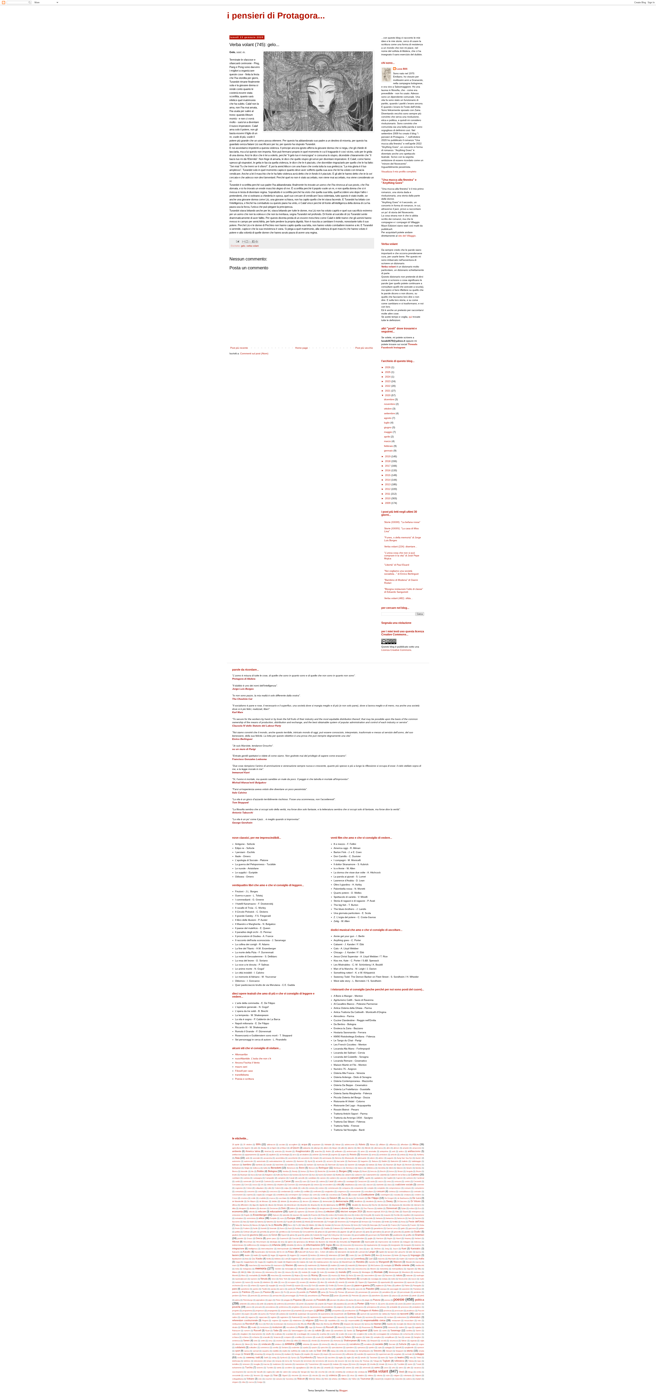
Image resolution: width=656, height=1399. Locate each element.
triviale (381, 1364)
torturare (246, 1364)
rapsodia (340, 1317)
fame (350, 1218)
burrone (305, 1175)
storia (410, 1350)
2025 (388, 372)
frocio (237, 1228)
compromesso (395, 1188)
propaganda (272, 1311)
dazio (350, 1198)
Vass (312, 1372)
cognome (239, 1188)
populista (340, 1304)
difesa (234, 1205)
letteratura (333, 1255)
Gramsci (419, 1234)
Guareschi (284, 1238)
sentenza (236, 1341)
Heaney (408, 1238)
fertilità (395, 1222)
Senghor (417, 1337)
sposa (246, 1351)
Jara (361, 1249)
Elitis (397, 1212)
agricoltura (236, 1148)
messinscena (360, 1269)
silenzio (238, 1344)
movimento (286, 1275)
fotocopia (374, 1225)
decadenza (294, 1201)
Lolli (303, 1259)
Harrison (379, 1238)
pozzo (248, 1307)
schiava (235, 1337)
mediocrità (419, 1265)
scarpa (313, 1334)
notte (393, 1279)
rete (419, 1320)
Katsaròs (236, 1252)
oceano (302, 1282)
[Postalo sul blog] (247, 241)
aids (255, 1148)
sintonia (306, 1344)
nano (359, 1275)
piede (414, 1296)
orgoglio (272, 1285)
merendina (321, 1269)
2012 (388, 489)
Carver (287, 1181)
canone (323, 1178)
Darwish (333, 1198)
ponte (301, 1304)
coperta (249, 1195)
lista (246, 1259)
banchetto (280, 1165)
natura (399, 1275)
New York (283, 1279)
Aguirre (247, 1148)
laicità (352, 1252)
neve (274, 1279)
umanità (327, 1368)
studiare (287, 1354)
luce (310, 1259)
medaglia (387, 1265)
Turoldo (270, 1368)
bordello (332, 1171)
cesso (254, 1185)
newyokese (295, 1279)
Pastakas (417, 1289)
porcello (350, 1304)
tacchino (331, 1358)
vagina (269, 1372)
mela (237, 1269)
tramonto (288, 1364)
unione (348, 1368)
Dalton (323, 1198)
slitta (332, 1344)
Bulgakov (269, 1175)
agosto (388, 418)
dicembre (389, 399)
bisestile (244, 1171)
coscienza (333, 1195)
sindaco (278, 1344)
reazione (380, 1317)
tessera (331, 1361)
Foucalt (384, 1225)
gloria (292, 1235)
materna (300, 1265)
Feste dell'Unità (416, 1221)
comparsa (346, 1188)
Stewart (389, 1351)
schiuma (255, 1337)
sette (263, 1341)
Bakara (375, 1161)
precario (258, 1307)
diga (254, 1205)
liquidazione (237, 1259)
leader (247, 1255)
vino (323, 1375)
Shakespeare (350, 1340)
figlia (263, 1225)
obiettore (266, 1282)
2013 (388, 484)
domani (302, 1208)
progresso (259, 1311)
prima (349, 1307)
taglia (341, 1358)
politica (419, 1299)
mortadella (253, 1275)
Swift (266, 1358)
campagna (257, 1178)
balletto (405, 1161)
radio (243, 1317)
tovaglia (257, 1364)
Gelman (246, 1232)
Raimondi (295, 1317)
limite (396, 1255)
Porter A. (373, 1304)
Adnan (338, 1145)
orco (245, 1285)
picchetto (405, 1296)
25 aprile (236, 1145)
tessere (341, 1361)
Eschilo (397, 1215)
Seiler (367, 1337)
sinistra (289, 1344)
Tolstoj (411, 1361)
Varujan (304, 1372)
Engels (247, 1215)
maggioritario (249, 1262)
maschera (253, 1265)
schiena (245, 1337)
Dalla (315, 1198)
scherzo (417, 1334)
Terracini (296, 1361)
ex (313, 1218)
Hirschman (247, 1242)
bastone (351, 1165)
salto (309, 1331)
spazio (314, 1347)
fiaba (237, 1225)
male (311, 1262)
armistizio (383, 1155)
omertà (341, 1282)
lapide (381, 1252)
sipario (315, 1344)
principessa (372, 1307)
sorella (275, 1347)
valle (277, 1372)
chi (262, 1185)
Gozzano (384, 1235)
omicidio (351, 1282)
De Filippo (373, 1198)
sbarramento (256, 1334)
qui (410, 316)
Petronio (355, 1296)
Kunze (311, 1252)
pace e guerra (362, 1285)
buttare (329, 1175)
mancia (335, 1262)
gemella (263, 1232)
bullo (278, 1175)
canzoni (354, 1177)
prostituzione (350, 1311)
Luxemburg (359, 1259)
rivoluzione (264, 1327)
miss (280, 1272)
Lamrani (361, 1252)
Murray (314, 1275)
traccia (266, 1364)
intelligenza (252, 1249)
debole (283, 1201)
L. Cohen (321, 1252)
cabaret (348, 1175)
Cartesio (267, 1181)
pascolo (359, 1289)
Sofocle (402, 1344)
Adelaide (327, 1145)
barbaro (310, 1165)
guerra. (346, 1238)
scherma (407, 1334)
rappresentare (328, 1317)
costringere (385, 1195)
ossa (306, 1285)
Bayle (399, 1165)
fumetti (263, 1228)
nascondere (369, 1275)
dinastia (314, 1205)
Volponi (418, 1375)
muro (305, 1275)
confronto (317, 1191)
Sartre (418, 1331)
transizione (300, 1364)
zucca (251, 1382)
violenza (333, 1375)
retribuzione (237, 1324)
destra (379, 1201)
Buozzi (286, 1175)
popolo (321, 1304)
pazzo (277, 1292)
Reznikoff (250, 1324)
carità (237, 1181)
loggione (294, 1259)
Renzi (321, 1320)
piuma (350, 1300)
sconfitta (298, 1337)
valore (285, 1372)
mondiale (331, 1272)
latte (410, 1252)
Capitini (390, 1178)
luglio (387, 422)
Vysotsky (290, 1379)
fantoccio (401, 1218)
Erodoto (340, 1215)
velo (330, 1372)
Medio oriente (402, 1265)
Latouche (401, 1252)
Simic (255, 1344)
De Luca (416, 1198)
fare (410, 1218)
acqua (304, 1144)
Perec (244, 1296)
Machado (392, 1259)
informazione (313, 1245)
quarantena (325, 1314)
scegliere (360, 1334)
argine (343, 1155)
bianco (360, 1168)
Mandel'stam (347, 1262)
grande (240, 1238)
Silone (247, 1344)
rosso (348, 1327)
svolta (239, 1358)
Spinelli (398, 1347)
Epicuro (276, 1215)
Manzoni (397, 1262)
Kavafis (247, 1252)
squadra (265, 1351)
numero (238, 1282)
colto (303, 1188)
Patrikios (246, 1292)
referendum (415, 1317)
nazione (253, 1279)
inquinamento (372, 1245)
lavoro (235, 1255)
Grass (249, 1238)
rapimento (314, 1317)
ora (419, 1282)
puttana (282, 1314)
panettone (245, 1289)
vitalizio (361, 1375)
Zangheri (388, 1379)
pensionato (362, 1292)
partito (339, 1289)
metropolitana (397, 1269)
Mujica (297, 1275)
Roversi (378, 1327)
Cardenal (420, 1178)
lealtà (256, 1255)
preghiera (295, 1307)
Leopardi (303, 1255)
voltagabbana (237, 1379)
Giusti (244, 1235)
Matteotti (323, 1265)
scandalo (289, 1334)
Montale (378, 1272)
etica (261, 1218)
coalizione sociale (404, 1184)
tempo (269, 1361)
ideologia (273, 1242)
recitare (390, 1317)
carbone (409, 1178)
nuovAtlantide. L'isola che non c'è (253, 1058)
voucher (268, 1379)
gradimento (397, 1235)
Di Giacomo (402, 1201)
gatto (403, 1228)
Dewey (389, 1201)
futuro (307, 1228)
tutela (279, 1368)
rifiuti (309, 1324)
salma (285, 1331)
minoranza (269, 1272)
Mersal (341, 1269)
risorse (377, 1323)
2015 (388, 475)
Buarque (243, 1175)
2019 (388, 456)
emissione (236, 1215)
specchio (324, 1347)
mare (234, 1265)
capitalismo (378, 1178)
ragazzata (263, 1317)
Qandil (291, 1314)
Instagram (399, 347)
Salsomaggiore (297, 1331)
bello (265, 1168)
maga (237, 1262)
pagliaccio (379, 1285)
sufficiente (349, 1354)
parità (290, 1289)
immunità (343, 1242)
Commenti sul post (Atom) (254, 353)
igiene (290, 1242)
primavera (359, 1307)
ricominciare (278, 1324)
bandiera (291, 1165)
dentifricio (358, 1201)
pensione (375, 1292)
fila (269, 1225)
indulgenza (264, 1245)
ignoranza (301, 1242)
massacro (278, 1265)
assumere (305, 1158)
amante (406, 1148)
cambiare (236, 1178)
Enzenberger (260, 1214)
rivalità (253, 1327)
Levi (343, 1255)
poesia (387, 1300)
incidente (395, 1242)
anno (363, 1151)
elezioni (330, 1211)
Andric (328, 1151)
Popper (330, 1304)
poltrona (280, 1304)
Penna (331, 1292)
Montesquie (393, 1272)
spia (379, 1347)
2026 (388, 367)
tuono (410, 1364)
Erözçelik (367, 1215)
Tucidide (400, 1364)
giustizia (254, 1235)
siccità (383, 1341)
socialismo (354, 1344)
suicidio (360, 1354)
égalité (291, 1212)
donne (344, 1208)
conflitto (306, 1191)
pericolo (254, 1296)
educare (262, 1211)
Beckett (408, 1165)
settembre (390, 413)
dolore (292, 1208)
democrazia (342, 1201)
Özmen (340, 1285)
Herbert (418, 1238)
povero (418, 1304)
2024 (388, 376)
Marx (242, 1265)
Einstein (311, 1212)
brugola (409, 1171)
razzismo (369, 1317)
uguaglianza (301, 1368)
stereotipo (351, 1351)
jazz (368, 1249)
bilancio (400, 1168)
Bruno (418, 1171)
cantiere (332, 1178)
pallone (398, 1285)
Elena (320, 1212)
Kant (404, 1248)
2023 (388, 381)
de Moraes (263, 1201)
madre (402, 1259)
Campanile (269, 1178)
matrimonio (312, 1265)
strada (421, 1351)
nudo (422, 1279)
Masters (289, 1265)
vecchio (321, 1372)
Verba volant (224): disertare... (400, 546)
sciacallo (266, 1337)
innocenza (358, 1245)
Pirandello (321, 1300)
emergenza (416, 1212)
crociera (244, 1198)
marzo (388, 441)
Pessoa (325, 1295)
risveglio (400, 1324)
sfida (296, 1341)
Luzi (371, 1259)
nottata (384, 1279)
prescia (306, 1307)
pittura (342, 1300)
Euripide (273, 1218)
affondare (404, 1145)
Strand (247, 1354)
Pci (285, 1292)
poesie (398, 1299)
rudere (401, 1327)
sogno (421, 1344)
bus (313, 1175)
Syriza (293, 1358)
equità (305, 1215)
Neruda (264, 1279)
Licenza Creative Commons (396, 650)
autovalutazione (275, 1161)
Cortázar (305, 1195)
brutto (234, 1175)
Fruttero (246, 1228)
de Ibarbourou (403, 1198)
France (394, 1225)
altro (388, 1148)
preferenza (283, 1307)
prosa (320, 1310)
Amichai (267, 1151)
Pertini (301, 1296)
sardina (409, 1331)
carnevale (247, 1181)
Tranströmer (313, 1364)
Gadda (327, 1228)
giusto (265, 1235)
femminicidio (318, 1222)
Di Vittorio (416, 1201)
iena (282, 1242)
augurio (390, 1158)
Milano (234, 1272)
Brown (400, 1171)
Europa (291, 1218)
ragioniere (284, 1317)
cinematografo (304, 1185)
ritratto (234, 1327)
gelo (243, 246)
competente (359, 1188)
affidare (382, 1145)
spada (305, 1347)
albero (326, 1148)
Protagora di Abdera (368, 1310)
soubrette (295, 1347)
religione (309, 1320)
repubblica (332, 1320)
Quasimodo (339, 1314)
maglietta (270, 1262)
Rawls (359, 1317)
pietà (422, 1296)
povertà (236, 1306)
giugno (388, 427)
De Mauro (251, 1201)
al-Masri (283, 1148)
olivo (322, 1282)
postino (392, 1304)
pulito (255, 1314)
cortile (322, 1195)
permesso (265, 1296)
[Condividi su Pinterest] (256, 241)
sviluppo (419, 1354)
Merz (349, 1269)
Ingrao (329, 1245)
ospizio (297, 1285)
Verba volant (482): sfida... (398, 598)
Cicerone (291, 1185)
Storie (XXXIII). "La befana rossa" (402, 522)
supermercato (384, 1354)
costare (354, 1195)
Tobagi (376, 1361)
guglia (370, 1238)
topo (419, 1361)
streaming (258, 1354)
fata (244, 1222)
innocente (347, 1245)
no (321, 1279)
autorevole (248, 1161)
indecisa (417, 1242)
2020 (388, 395)
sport (237, 1351)
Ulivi (311, 1368)
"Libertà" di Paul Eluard (396, 564)
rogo (310, 1327)
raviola (350, 1317)
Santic (375, 1331)
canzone (343, 1178)
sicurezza (394, 1341)
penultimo (386, 1292)
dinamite (303, 1205)
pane (234, 1289)
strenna (278, 1354)
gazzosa (412, 1228)
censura (397, 1181)
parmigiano (311, 1289)
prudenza (410, 1311)
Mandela (360, 1262)
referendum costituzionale (245, 1320)
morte (264, 1275)
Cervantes (236, 1185)
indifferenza (251, 1245)
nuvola (256, 1282)
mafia (421, 1259)
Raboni (393, 1314)
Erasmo (314, 1215)
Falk (335, 1218)
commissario (333, 1188)
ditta (234, 1208)
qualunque (302, 1314)
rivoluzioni (277, 1327)
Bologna (272, 1171)
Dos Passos (369, 1208)
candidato (312, 1178)
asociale (256, 1158)
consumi (380, 1191)
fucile (255, 1228)
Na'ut (351, 1275)
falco (328, 1218)
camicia (246, 1178)
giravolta (397, 1232)
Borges (343, 1171)
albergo (317, 1148)
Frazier (413, 1225)
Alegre (334, 1148)
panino (255, 1289)
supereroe (371, 1354)
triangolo (362, 1364)
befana (418, 1165)
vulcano (279, 1379)
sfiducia (304, 1341)
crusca (272, 1198)
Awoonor (300, 1161)
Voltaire (250, 1379)
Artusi (411, 1155)
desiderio (370, 1201)
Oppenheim (372, 1282)
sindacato (266, 1344)
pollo (261, 1304)
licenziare (387, 1255)
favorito (280, 1222)
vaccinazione (237, 1372)
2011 (388, 493)
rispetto (390, 1324)
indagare (406, 1242)
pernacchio (277, 1296)
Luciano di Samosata (323, 1259)
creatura (407, 1195)
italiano (341, 1249)
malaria (302, 1262)
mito (296, 1272)
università (367, 1368)
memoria (260, 1268)
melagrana (247, 1269)
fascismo (236, 1222)
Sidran (404, 1341)
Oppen (361, 1282)
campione (282, 1178)
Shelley (364, 1341)
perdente (417, 1292)
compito (370, 1188)
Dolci (283, 1208)
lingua (404, 1255)
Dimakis (280, 1205)
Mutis (343, 1275)
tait (356, 1358)
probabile (393, 1307)
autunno (289, 1161)
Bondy (294, 1171)
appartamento (250, 1155)
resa (342, 1320)
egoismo (300, 1212)
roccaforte (290, 1327)
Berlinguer (324, 1168)
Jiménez (377, 1249)
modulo (305, 1272)
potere (409, 1304)
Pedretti (313, 1292)
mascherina (265, 1265)
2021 (388, 390)
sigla (422, 1341)
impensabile (369, 1242)
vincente (294, 1375)
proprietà (298, 1311)
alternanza (378, 1148)
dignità (262, 1205)
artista (402, 1155)
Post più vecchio (364, 347)
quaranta (313, 1314)
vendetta (338, 1372)
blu (252, 1171)
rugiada (418, 1327)
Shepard (373, 1341)
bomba (286, 1171)
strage (237, 1354)
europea (304, 1218)
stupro (326, 1354)
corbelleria (280, 1195)
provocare (399, 1311)
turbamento (237, 1368)
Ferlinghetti (353, 1222)
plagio (367, 1300)
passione (406, 1289)
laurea (418, 1252)
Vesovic (257, 1375)
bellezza (256, 1168)
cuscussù (306, 1198)
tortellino (235, 1364)
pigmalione (260, 1300)
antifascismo (414, 1151)
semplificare (389, 1337)
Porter (360, 1303)
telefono (247, 1361)
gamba (358, 1228)
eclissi (411, 1208)
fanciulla (369, 1218)
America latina (252, 1151)
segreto (359, 1337)
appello (263, 1155)
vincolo (315, 1375)
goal (299, 1235)
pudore (238, 1314)
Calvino (415, 1174)
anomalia (372, 1151)
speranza (361, 1347)
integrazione (238, 1248)
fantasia (379, 1218)
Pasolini (370, 1288)
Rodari (301, 1327)
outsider (321, 1285)
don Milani (312, 1208)
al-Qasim (294, 1148)
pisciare (333, 1300)
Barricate (332, 1165)
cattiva (340, 1181)
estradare (239, 1218)
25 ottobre (247, 1145)
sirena (324, 1344)
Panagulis (417, 1285)
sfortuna (336, 1341)
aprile (387, 436)
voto (260, 1379)
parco (282, 1289)
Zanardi (377, 1379)
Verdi (401, 1372)
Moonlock (406, 1272)
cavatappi (350, 1181)
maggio (388, 432)
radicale (417, 1314)
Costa (344, 1195)
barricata (320, 1165)
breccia (373, 1171)
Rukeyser (236, 1331)
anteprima (384, 1151)
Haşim (389, 1238)
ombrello (331, 1282)
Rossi (340, 1327)
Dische (374, 1205)
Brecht (383, 1171)
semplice (377, 1337)
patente (235, 1292)
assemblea (280, 1158)
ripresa (367, 1324)
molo (322, 1272)
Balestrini (394, 1161)
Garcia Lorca (391, 1228)
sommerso (264, 1347)
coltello (295, 1188)
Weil (310, 1379)
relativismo (297, 1320)
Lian (359, 1255)
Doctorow (274, 1208)
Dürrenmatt (391, 1208)
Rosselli (330, 1327)
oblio (276, 1282)
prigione (340, 1307)
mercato (300, 1269)
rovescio (391, 1327)
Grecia (259, 1238)
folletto (311, 1225)
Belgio (246, 1168)
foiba (303, 1225)
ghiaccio (321, 1232)
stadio (284, 1351)
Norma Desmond (347, 1279)
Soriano (285, 1347)
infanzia (276, 1245)
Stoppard (399, 1351)
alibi (342, 1148)
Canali (291, 1178)
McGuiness (375, 1265)
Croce (234, 1198)
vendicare (350, 1372)
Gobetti (316, 1235)
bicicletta (381, 1168)
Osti (313, 1285)
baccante (340, 1161)
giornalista (377, 1232)
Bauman (389, 1165)
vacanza (417, 1368)
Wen (326, 1379)
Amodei (288, 1151)
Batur (380, 1165)
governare (372, 1235)
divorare (262, 1208)
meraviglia (289, 1269)
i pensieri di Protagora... (276, 15)
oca (282, 1282)
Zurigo (259, 1382)
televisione (258, 1361)
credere (417, 1195)
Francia (403, 1225)
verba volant (253, 246)
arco (294, 1155)
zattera (409, 1379)
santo (384, 1331)
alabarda (306, 1148)
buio (260, 1175)
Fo (297, 1225)
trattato (336, 1364)
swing (274, 1358)
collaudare (259, 1188)
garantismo (378, 1228)
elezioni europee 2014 (351, 1211)
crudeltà (262, 1198)
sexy (270, 1341)
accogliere (293, 1145)
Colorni (278, 1188)
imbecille (332, 1242)
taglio (349, 1358)
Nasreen (388, 1275)
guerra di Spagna (332, 1238)
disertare (384, 1205)
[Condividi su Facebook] (253, 241)
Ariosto (353, 1154)
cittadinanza (349, 1185)
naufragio (420, 1275)
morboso (417, 1272)
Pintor (278, 1300)
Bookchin (321, 1171)
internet (296, 1248)
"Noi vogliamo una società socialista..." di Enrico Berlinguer (401, 572)
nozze (413, 1279)
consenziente (355, 1191)
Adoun (372, 1145)
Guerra (317, 1238)
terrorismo (320, 1361)
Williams (344, 1379)
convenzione (237, 1195)
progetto (235, 1311)
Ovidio (331, 1285)
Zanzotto (398, 1379)
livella (268, 1259)
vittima (370, 1375)
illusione (322, 1242)
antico (401, 1151)
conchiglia (262, 1191)
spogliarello (409, 1347)
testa (357, 1361)
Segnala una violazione (396, 622)
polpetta (270, 1304)
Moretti (235, 1275)
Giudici (417, 1232)
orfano (253, 1285)
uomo (377, 1367)
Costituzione (367, 1194)
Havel (398, 1238)
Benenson (291, 1168)
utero (401, 1368)
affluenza (393, 1145)
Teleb (418, 1358)
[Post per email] (237, 241)
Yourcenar (365, 1379)
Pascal (349, 1289)
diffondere (245, 1205)
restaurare (396, 1320)
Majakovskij (291, 1262)
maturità (351, 1265)
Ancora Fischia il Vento (247, 1062)
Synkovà (283, 1358)
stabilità (275, 1351)
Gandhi (367, 1228)
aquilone (272, 1155)
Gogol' (325, 1235)
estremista (251, 1218)
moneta (355, 1272)
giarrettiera (332, 1232)
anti (393, 1151)
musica (334, 1275)
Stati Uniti (321, 1351)
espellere (407, 1215)
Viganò (285, 1375)
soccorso (342, 1344)
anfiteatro (339, 1151)
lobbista (277, 1259)
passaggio (394, 1289)
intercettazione (267, 1249)
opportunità (385, 1282)
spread (256, 1351)
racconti (404, 1313)
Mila (419, 1269)
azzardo (319, 1161)
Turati (418, 1364)
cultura (293, 1198)
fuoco (282, 1228)
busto (320, 1175)
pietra (237, 1300)
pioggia (287, 1300)
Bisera (234, 1171)
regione (275, 1320)
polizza (253, 1304)
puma (263, 1314)
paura (257, 1292)
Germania (295, 1232)
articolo (394, 1155)
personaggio (290, 1296)
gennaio (388, 450)
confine (297, 1191)
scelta (370, 1334)
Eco (419, 1208)
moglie (313, 1272)
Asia (237, 1157)
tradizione (277, 1364)
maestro (411, 1259)
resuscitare (409, 1320)
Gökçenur (335, 1235)
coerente (420, 1185)
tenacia (278, 1361)
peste (336, 1296)
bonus (303, 1171)
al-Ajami (273, 1148)
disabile (355, 1205)
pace (349, 1285)
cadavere (358, 1175)
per (395, 1292)
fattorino (269, 1222)
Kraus (291, 1252)
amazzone (416, 1148)
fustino (297, 1228)
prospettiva (336, 1311)
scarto (332, 1334)
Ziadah (418, 1379)
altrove (396, 1148)
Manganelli (384, 1262)
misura (288, 1272)
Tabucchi (320, 1358)
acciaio (282, 1145)
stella (341, 1351)
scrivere (308, 1337)
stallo (311, 1351)
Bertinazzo (338, 1168)
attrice (381, 1158)
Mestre (373, 1269)
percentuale (405, 1292)
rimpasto (347, 1324)
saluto (327, 1331)
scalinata (278, 1334)
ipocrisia (316, 1249)
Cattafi (330, 1181)
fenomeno (342, 1222)
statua (333, 1351)
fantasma (390, 1218)
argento (334, 1155)
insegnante (395, 1245)
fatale (252, 1222)
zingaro (235, 1382)
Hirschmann (261, 1242)
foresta (347, 1225)
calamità (383, 1175)
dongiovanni (325, 1208)
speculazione (337, 1347)
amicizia (278, 1151)
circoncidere (328, 1185)
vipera (343, 1375)
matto (342, 1265)
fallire (343, 1218)
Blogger (343, 1390)
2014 (388, 479)
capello (367, 1178)
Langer (371, 1252)
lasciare (391, 1252)
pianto (386, 1296)
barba (300, 1165)
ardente (315, 1155)
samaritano (338, 1331)
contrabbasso (404, 1191)
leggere (293, 1255)
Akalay (263, 1148)
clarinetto (380, 1185)
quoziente (374, 1314)
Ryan (267, 1331)
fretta (422, 1225)
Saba (275, 1330)
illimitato (312, 1242)
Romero (319, 1327)
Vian (275, 1375)
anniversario (351, 1151)
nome (333, 1279)
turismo (260, 1368)
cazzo (380, 1181)
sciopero (287, 1337)
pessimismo (313, 1296)
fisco (290, 1225)
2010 (388, 498)
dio (321, 1205)
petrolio (345, 1296)
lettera (322, 1255)
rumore (247, 1331)
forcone (337, 1225)
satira (234, 1334)
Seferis (347, 1337)
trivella (372, 1364)
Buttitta (338, 1175)
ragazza (251, 1317)
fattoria (260, 1222)
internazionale (283, 1249)
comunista (239, 1191)
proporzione (286, 1311)
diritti (342, 1204)
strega (268, 1354)
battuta (371, 1165)
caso (304, 1181)
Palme (407, 1285)
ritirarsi (409, 1324)
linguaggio (416, 1255)
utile (408, 1368)
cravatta (396, 1195)
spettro (371, 1347)
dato (343, 1198)
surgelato (397, 1354)
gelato (421, 1228)
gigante (343, 1232)
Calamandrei (371, 1175)
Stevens (378, 1351)
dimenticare (292, 1205)
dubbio (380, 1208)
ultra (318, 1368)
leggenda (282, 1255)
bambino (247, 1164)
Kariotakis (416, 1248)
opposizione (399, 1282)
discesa (365, 1205)
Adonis (362, 1144)
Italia (326, 1248)
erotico (357, 1215)
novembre (390, 404)
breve (391, 1171)
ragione (273, 1317)
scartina (323, 1334)
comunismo (419, 1188)
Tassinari (373, 1358)
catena (322, 1181)
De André (360, 1198)
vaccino (250, 1372)
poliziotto (243, 1304)
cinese (316, 1185)
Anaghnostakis (303, 1151)
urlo (393, 1368)
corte (315, 1195)
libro (377, 1255)
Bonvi (312, 1171)
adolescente (350, 1145)
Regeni (265, 1320)
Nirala (313, 1279)
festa (403, 1222)
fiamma (246, 1225)
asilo (247, 1158)
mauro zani (241, 1066)
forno (356, 1225)
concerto (250, 1191)
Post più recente (239, 347)
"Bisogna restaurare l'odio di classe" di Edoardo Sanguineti (403, 590)
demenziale (327, 1201)
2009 (388, 503)
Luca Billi (402, 68)
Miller (249, 1272)
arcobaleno (304, 1155)
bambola (259, 1165)
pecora (293, 1292)
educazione (276, 1211)
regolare (285, 1320)
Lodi (286, 1259)
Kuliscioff (301, 1252)
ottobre (388, 408)
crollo (253, 1198)
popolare (311, 1304)
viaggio (267, 1375)
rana (305, 1317)
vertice (247, 1375)
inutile (306, 1249)
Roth (356, 1327)
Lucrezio (339, 1259)
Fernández (376, 1222)
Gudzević (306, 1238)
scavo (350, 1334)
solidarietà (240, 1347)
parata (273, 1289)
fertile (387, 1222)
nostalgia (374, 1279)
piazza (395, 1296)
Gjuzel (283, 1235)
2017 (388, 465)
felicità (307, 1222)
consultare (368, 1191)
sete (255, 1341)
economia (237, 1211)
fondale (328, 1225)
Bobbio (260, 1171)
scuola (327, 1337)
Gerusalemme (308, 1232)
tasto (383, 1358)
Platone (376, 1300)
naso (380, 1275)
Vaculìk (260, 1372)
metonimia (384, 1269)
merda (310, 1269)
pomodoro (291, 1304)
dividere (253, 1208)
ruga (409, 1327)
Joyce (395, 1249)
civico (360, 1185)
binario (409, 1168)
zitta (243, 1382)
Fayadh (289, 1222)
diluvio (270, 1205)
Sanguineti (361, 1330)
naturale (409, 1275)
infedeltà (289, 1245)
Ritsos (244, 1327)
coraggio (268, 1195)
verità (418, 1372)
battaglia (361, 1165)
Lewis (351, 1255)
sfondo (314, 1341)
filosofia (278, 1225)
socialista (368, 1344)
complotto (381, 1188)
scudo (318, 1337)
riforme (336, 1324)
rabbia (384, 1314)
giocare (359, 1232)
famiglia (359, 1218)
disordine (407, 1205)
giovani (387, 1232)
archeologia (284, 1155)
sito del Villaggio (407, 235)
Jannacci (351, 1249)
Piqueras (297, 1300)
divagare (242, 1208)
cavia (372, 1181)
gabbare (317, 1228)
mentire (278, 1269)
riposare (357, 1324)
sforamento (325, 1341)
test (349, 1361)
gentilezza (283, 1232)
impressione (383, 1242)
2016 (388, 470)
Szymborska (306, 1357)
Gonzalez (347, 1235)
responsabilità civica (374, 1320)
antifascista (237, 1155)
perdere (235, 1296)
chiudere (280, 1185)
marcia (418, 1262)
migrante (410, 1269)
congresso (341, 1191)
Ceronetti (417, 1181)
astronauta (326, 1158)
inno (337, 1245)
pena (323, 1292)
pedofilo (302, 1292)
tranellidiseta (242, 1074)
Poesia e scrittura (244, 1078)
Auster (418, 1158)
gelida (237, 1232)
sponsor (420, 1347)
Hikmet (235, 1242)
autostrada (261, 1161)
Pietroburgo (248, 1300)
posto (400, 1304)
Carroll (257, 1181)
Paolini (264, 1289)
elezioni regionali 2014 (375, 1212)
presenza (317, 1307)
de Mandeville (238, 1201)
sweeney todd (253, 1357)
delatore (315, 1201)
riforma (326, 1324)
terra (287, 1361)
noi (326, 1279)
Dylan (403, 1208)
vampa (294, 1372)
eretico (331, 1215)
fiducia (255, 1225)
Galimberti (347, 1228)
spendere (350, 1347)
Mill (242, 1272)
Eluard (405, 1212)
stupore (316, 1354)
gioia (367, 1232)
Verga (410, 1372)
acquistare (316, 1145)
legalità (264, 1255)
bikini (391, 1168)
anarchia (318, 1151)
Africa (415, 1144)
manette (371, 1262)
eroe (349, 1215)
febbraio (389, 446)
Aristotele (364, 1155)
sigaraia (413, 1341)
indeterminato (237, 1245)
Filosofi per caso (244, 1070)
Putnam (272, 1314)
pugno (247, 1314)
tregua (345, 1364)
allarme (351, 1148)
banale (269, 1165)
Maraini (409, 1262)
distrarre (417, 1205)
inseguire (407, 1245)
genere (273, 1232)
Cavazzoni (362, 1181)
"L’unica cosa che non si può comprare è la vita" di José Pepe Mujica (401, 555)
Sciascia (277, 1337)
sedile (338, 1337)
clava (389, 1185)
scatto (341, 1334)
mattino (334, 1265)
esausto (387, 1215)
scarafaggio (301, 1334)
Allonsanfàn (241, 1054)
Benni (302, 1168)
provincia (387, 1311)
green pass (271, 1238)
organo (262, 1285)
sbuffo (268, 1334)
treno (353, 1364)
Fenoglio (330, 1222)
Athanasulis (349, 1158)
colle (269, 1188)
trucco (390, 1364)
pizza (359, 1300)
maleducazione (322, 1262)
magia (260, 1262)
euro (282, 1218)
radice (234, 1317)
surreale (408, 1354)
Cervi (246, 1185)
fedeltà (299, 1222)
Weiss (318, 1379)
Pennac (341, 1292)
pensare (351, 1292)
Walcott (301, 1379)
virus (352, 1375)
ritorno (418, 1324)
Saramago (396, 1330)
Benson (312, 1168)
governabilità (359, 1235)
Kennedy (272, 1252)
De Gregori (389, 1198)
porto (383, 1304)
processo (405, 1307)
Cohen (249, 1188)
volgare (396, 1375)
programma (247, 1311)
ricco (261, 1324)
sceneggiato (381, 1334)
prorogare (309, 1311)
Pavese (267, 1292)
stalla (303, 1351)
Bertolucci (350, 1168)
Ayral (310, 1161)
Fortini (364, 1225)
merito (331, 1269)
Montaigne (366, 1272)
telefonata (236, 1361)
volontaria (407, 1375)
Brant (364, 1171)
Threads (412, 344)
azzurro (329, 1161)
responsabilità (354, 1320)
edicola (252, 1212)
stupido (307, 1354)
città (338, 1184)
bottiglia (356, 1171)
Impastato (355, 1242)
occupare (292, 1282)
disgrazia (395, 1205)
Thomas (366, 1361)
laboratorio (342, 1252)
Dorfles (357, 1208)
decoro (306, 1201)
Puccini (421, 1311)
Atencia (338, 1158)
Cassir (313, 1181)
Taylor (391, 1358)
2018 (388, 461)
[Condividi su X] (250, 241)
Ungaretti (338, 1368)
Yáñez (354, 1379)
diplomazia (330, 1205)
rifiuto (318, 1324)
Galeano (336, 1228)
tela (411, 1358)
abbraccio (271, 1145)
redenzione (401, 1317)
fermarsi (365, 1222)
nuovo (247, 1282)
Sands (349, 1331)
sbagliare (244, 1334)
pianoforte (376, 1296)
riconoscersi (292, 1324)
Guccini (295, 1238)
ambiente (236, 1151)
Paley (389, 1285)
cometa (312, 1188)
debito (274, 1201)
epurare (296, 1215)
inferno (299, 1245)
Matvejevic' (362, 1265)
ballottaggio (416, 1161)
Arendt (325, 1155)
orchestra (236, 1285)
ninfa (306, 1279)
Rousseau (366, 1327)
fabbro (320, 1218)
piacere (365, 1296)
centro (407, 1181)
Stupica (297, 1354)
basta (341, 1165)
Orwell (288, 1285)
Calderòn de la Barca (398, 1175)
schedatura (394, 1334)
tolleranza (399, 1361)
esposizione (419, 1215)
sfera (288, 1341)
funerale (273, 1228)
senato (407, 1337)
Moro (243, 1275)
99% (258, 1144)
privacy (383, 1307)
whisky (335, 1379)
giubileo (407, 1232)
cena (389, 1181)
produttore (416, 1307)
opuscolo (411, 1282)
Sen (399, 1337)
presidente (328, 1307)
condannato (285, 1191)
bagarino (364, 1161)
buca (253, 1175)
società (379, 1344)
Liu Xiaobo (257, 1259)
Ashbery (420, 1155)
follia (319, 1225)
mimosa (258, 1272)
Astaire (316, 1158)
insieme (418, 1245)
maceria (381, 1259)
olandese (313, 1282)
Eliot (390, 1212)
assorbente (293, 1158)
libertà (368, 1255)
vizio (388, 1375)
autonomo (236, 1161)
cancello (301, 1178)
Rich (268, 1324)
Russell (257, 1330)
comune (407, 1188)
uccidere (288, 1368)
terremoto (308, 1361)
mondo (342, 1272)
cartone (277, 1181)
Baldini (384, 1161)
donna (335, 1208)
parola (322, 1289)
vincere (305, 1375)
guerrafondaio (358, 1238)
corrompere (293, 1195)
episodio (286, 1215)
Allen (359, 1148)
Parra (330, 1289)
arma (374, 1155)
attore (372, 1158)
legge (273, 1255)
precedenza (270, 1307)
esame (377, 1215)
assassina (267, 1158)
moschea (274, 1275)
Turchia (248, 1367)
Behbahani (236, 1168)
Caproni (399, 1178)
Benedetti (276, 1167)
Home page (301, 347)
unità (357, 1368)
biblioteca (371, 1168)
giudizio (235, 1235)
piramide (309, 1300)
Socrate (392, 1344)
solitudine (253, 1347)
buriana (295, 1175)
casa (297, 1181)
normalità (363, 1279)
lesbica (313, 1255)
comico (321, 1188)
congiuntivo (329, 1191)
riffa (302, 1324)
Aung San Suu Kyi (404, 1158)
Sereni (246, 1340)
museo (325, 1275)
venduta (361, 1372)
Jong (387, 1249)
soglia (413, 1344)
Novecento (403, 1279)
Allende (368, 1148)
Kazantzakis (260, 1252)
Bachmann (352, 1161)
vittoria (379, 1375)
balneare (235, 1165)
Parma (299, 1289)
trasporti (326, 1364)
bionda (418, 1168)
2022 (388, 386)
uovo (386, 1368)
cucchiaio (282, 1198)
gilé (351, 1232)
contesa (392, 1191)
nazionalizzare (241, 1279)
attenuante (362, 1158)
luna (348, 1259)
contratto (417, 1191)
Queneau (351, 1314)
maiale (280, 1262)
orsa (281, 1285)
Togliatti (386, 1361)
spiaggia (388, 1347)
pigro (270, 1300)
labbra (331, 1252)
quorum (363, 1314)
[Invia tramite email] (243, 241)
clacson (369, 1185)
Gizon (274, 1235)
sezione (279, 1341)
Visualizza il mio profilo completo (398, 171)
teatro (401, 1357)
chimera (270, 1185)
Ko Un (282, 1252)
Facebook (387, 347)
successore (337, 1354)
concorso (273, 1191)
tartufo (363, 1358)
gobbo (307, 1235)
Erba (323, 1215)
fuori (290, 1228)
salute (318, 1330)
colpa (286, 1188)
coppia (259, 1195)
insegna (384, 1245)
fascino (418, 1218)
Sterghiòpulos (364, 1351)
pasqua (383, 1289)
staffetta (294, 1351)
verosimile (236, 1375)
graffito (409, 1235)
